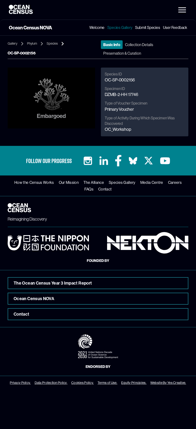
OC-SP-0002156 (22, 53)
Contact (105, 189)
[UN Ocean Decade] (98, 346)
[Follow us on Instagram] (88, 161)
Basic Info (111, 44)
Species (52, 43)
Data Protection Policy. (51, 383)
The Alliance (93, 182)
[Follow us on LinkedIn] (103, 160)
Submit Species (147, 27)
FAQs (88, 189)
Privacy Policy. (20, 383)
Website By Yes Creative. (168, 383)
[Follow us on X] (148, 160)
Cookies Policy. (82, 383)
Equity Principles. (134, 383)
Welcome (97, 27)
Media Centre (151, 182)
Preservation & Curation (122, 53)
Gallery (12, 43)
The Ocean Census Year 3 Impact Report (53, 283)
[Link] (48, 242)
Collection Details (139, 44)
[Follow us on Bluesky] (133, 160)
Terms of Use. (107, 383)
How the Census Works (34, 182)
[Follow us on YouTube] (165, 160)
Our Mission (69, 182)
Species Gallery (119, 27)
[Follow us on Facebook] (118, 160)
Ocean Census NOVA (34, 298)
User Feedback (175, 27)
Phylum (32, 43)
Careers (175, 182)
